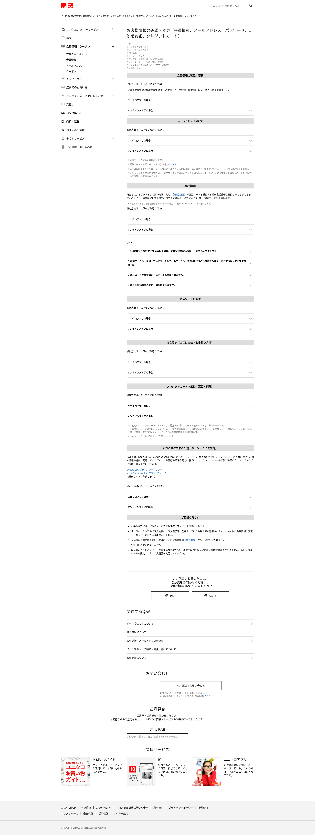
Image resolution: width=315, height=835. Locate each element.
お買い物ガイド (104, 807)
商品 (69, 38)
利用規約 (158, 807)
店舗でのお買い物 (76, 87)
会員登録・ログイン (77, 53)
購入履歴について (136, 632)
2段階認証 (179, 194)
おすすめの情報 (75, 130)
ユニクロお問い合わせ (71, 16)
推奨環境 (203, 807)
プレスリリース (69, 813)
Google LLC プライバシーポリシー (144, 469)
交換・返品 (72, 121)
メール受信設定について (140, 623)
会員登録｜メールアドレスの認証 (145, 640)
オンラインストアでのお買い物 (84, 96)
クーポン (71, 71)
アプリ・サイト (75, 79)
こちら (173, 164)
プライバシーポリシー (180, 807)
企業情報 (88, 813)
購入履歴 (190, 539)
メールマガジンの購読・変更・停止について (151, 649)
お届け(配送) (73, 113)
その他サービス (75, 138)
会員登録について (136, 657)
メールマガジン (75, 65)
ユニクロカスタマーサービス (82, 29)
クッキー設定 (121, 813)
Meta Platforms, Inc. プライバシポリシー (148, 473)
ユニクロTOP (68, 807)
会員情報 (107, 16)
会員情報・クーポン (92, 16)
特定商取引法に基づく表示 (133, 807)
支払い (70, 104)
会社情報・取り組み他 (79, 147)
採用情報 (103, 813)
